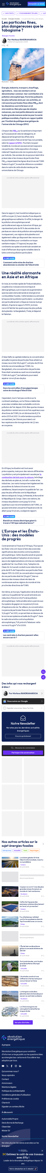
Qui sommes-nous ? (10, 1071)
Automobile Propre (10, 1119)
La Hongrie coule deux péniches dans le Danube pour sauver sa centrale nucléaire (31, 993)
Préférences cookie (10, 1099)
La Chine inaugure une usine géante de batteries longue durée (30, 1009)
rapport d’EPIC (15, 143)
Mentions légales (9, 1087)
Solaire (23, 865)
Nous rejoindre (8, 1075)
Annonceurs (7, 1083)
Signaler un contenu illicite (13, 1106)
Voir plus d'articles (22, 1022)
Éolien (23, 924)
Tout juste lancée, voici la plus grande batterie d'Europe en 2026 (31, 963)
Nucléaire (24, 894)
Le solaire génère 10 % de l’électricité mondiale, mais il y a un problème (31, 859)
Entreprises (7, 850)
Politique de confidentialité (13, 1091)
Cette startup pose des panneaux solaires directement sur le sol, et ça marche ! (32, 904)
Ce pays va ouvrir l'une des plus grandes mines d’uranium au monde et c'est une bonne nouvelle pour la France (32, 889)
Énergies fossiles (14, 19)
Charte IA (6, 1103)
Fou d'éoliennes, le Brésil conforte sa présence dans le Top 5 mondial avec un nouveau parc (32, 919)
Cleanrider (6, 1127)
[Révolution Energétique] (13, 4)
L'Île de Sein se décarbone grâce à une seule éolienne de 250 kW (31, 948)
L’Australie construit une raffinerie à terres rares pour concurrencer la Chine (31, 978)
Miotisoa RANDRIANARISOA (23, 39)
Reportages (34, 850)
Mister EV (6, 1130)
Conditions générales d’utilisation (16, 1095)
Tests (25, 850)
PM (15, 131)
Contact (5, 1079)
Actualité (17, 850)
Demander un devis (36, 4)
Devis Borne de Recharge (12, 1123)
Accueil (4, 19)
